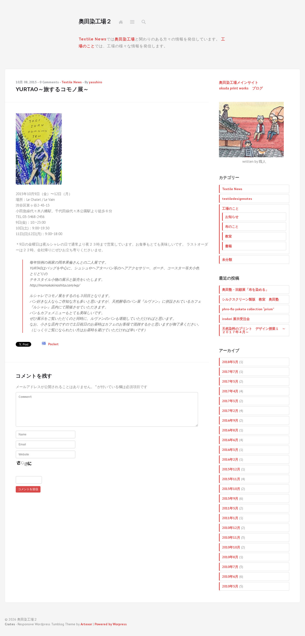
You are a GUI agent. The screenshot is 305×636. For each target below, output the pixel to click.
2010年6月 (230, 576)
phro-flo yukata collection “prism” (248, 309)
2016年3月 (230, 450)
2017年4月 (230, 391)
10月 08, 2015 (26, 82)
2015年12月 (231, 469)
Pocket (53, 344)
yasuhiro (95, 82)
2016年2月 (230, 459)
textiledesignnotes (237, 199)
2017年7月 (230, 372)
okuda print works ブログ (241, 88)
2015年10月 (231, 489)
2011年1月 (230, 518)
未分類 (227, 259)
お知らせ (232, 217)
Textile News (93, 39)
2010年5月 (230, 586)
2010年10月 (231, 547)
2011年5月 (230, 508)
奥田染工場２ (95, 21)
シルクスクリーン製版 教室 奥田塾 (250, 299)
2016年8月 (230, 430)
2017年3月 (230, 401)
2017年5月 (230, 381)
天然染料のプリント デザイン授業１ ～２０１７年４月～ (253, 330)
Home (121, 22)
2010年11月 (231, 537)
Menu (132, 22)
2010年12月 (231, 528)
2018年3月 (230, 362)
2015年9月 (230, 498)
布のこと (232, 226)
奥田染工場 (125, 39)
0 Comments (49, 82)
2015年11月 (231, 479)
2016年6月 (230, 440)
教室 (228, 236)
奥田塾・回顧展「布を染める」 (245, 289)
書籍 (228, 246)
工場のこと (230, 208)
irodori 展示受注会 (236, 319)
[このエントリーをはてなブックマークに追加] (44, 344)
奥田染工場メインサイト (238, 82)
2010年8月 (230, 557)
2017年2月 (230, 411)
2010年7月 (230, 567)
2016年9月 (230, 420)
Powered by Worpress (111, 624)
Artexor (86, 624)
